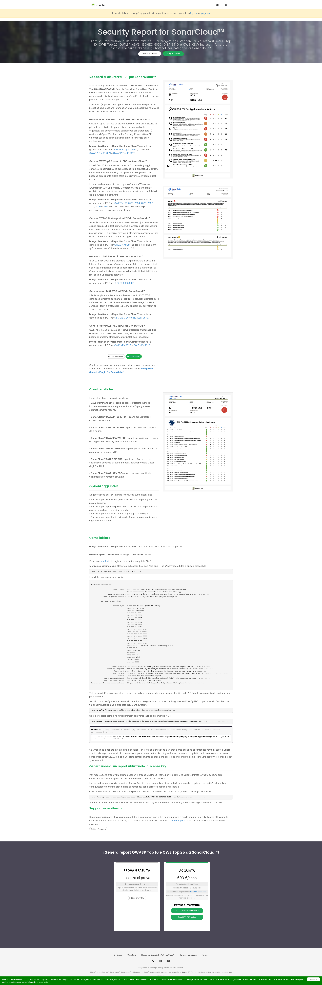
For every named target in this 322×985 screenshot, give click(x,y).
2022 (150, 203)
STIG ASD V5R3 (139, 317)
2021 (91, 206)
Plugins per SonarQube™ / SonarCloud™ (157, 955)
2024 (137, 203)
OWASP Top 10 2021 (100, 153)
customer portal (178, 820)
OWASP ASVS (122, 244)
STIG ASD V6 (121, 317)
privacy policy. (43, 982)
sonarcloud (161, 975)
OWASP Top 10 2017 (123, 153)
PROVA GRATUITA (149, 54)
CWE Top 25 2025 (123, 203)
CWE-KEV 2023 (141, 345)
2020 (98, 206)
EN (217, 5)
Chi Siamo (118, 955)
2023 (143, 203)
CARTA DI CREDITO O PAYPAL (187, 911)
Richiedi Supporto (98, 829)
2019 (105, 206)
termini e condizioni (198, 891)
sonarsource (226, 972)
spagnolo (205, 13)
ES (226, 5)
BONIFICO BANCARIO (187, 917)
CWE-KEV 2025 (122, 345)
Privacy (205, 955)
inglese (194, 13)
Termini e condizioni (188, 955)
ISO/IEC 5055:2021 (124, 283)
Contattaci (131, 955)
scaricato (105, 561)
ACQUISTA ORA (173, 54)
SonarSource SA (183, 972)
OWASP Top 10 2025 (125, 149)
